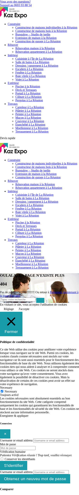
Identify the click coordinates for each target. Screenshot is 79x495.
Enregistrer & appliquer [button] (14, 415)
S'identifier (13, 465)
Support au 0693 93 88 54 (16, 5)
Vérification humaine (13, 451)
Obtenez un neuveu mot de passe (35, 479)
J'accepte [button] (24, 309)
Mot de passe (8, 444)
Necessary (11, 391)
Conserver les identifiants (20, 459)
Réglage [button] (9, 309)
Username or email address (16, 440)
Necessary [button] (6, 387)
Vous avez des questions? (15, 1)
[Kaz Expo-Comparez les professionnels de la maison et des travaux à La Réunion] (14, 17)
